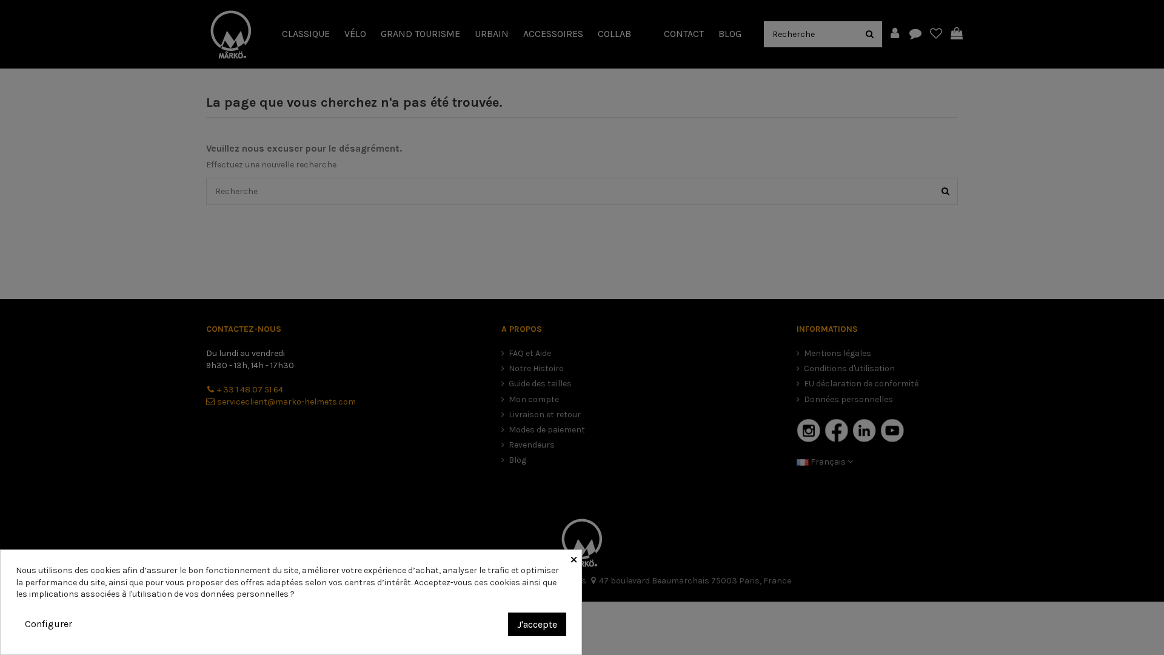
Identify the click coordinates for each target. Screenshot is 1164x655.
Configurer (48, 624)
